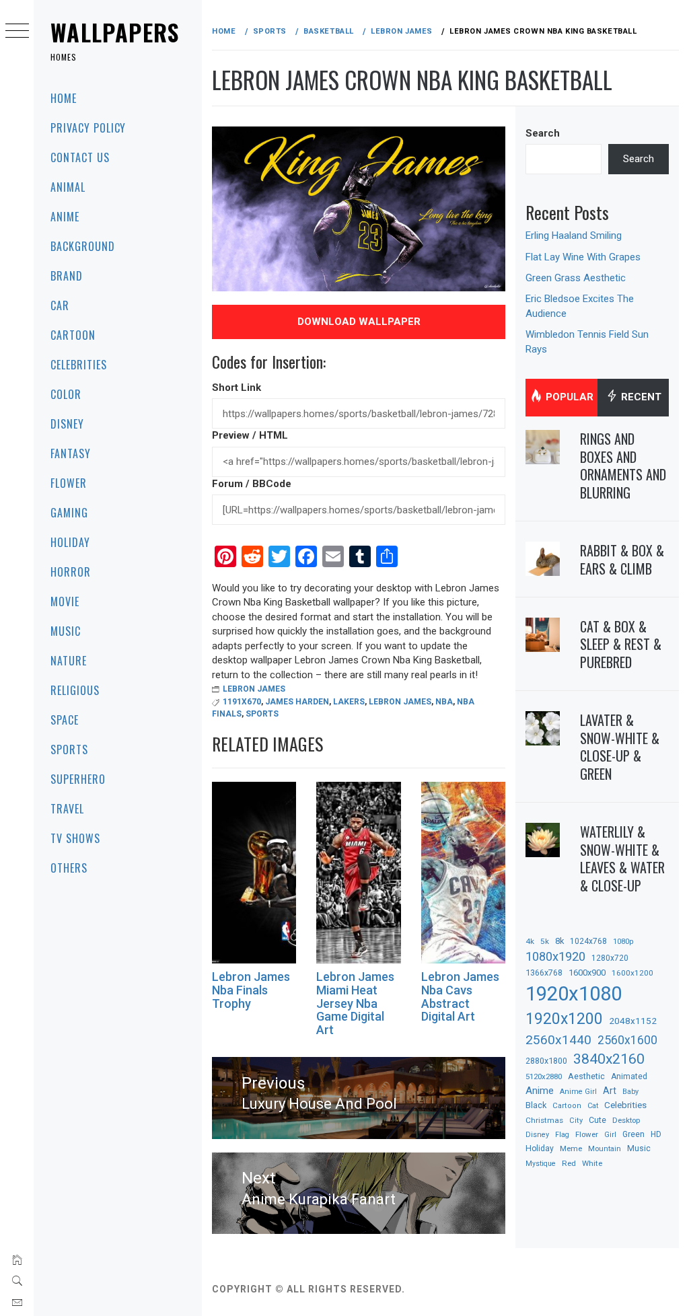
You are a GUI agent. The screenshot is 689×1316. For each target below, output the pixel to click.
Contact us (80, 157)
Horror (70, 572)
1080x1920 (555, 956)
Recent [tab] (639, 397)
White (592, 1163)
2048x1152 (633, 1020)
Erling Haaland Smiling (573, 235)
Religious (75, 690)
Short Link (236, 387)
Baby (630, 1091)
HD (656, 1134)
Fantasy (70, 453)
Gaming (69, 513)
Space (64, 720)
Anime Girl (578, 1091)
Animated (629, 1076)
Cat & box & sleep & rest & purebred (620, 644)
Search (542, 133)
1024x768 (588, 941)
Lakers (349, 701)
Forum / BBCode (251, 484)
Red (569, 1163)
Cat (592, 1105)
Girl (610, 1134)
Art (609, 1090)
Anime (64, 217)
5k (544, 941)
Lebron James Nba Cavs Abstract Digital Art (460, 996)
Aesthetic (586, 1076)
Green (633, 1134)
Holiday (70, 542)
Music (65, 631)
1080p (623, 941)
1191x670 (242, 701)
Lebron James (254, 689)
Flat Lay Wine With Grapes (583, 257)
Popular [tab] (568, 397)
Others (68, 868)
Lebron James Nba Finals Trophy (251, 990)
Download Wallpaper (359, 322)
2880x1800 (546, 1061)
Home (63, 98)
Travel (67, 809)
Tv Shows (75, 838)
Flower (68, 483)
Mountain (604, 1148)
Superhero (78, 779)
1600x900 (587, 972)
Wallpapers (115, 32)
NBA (444, 701)
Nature (68, 661)
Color (65, 394)
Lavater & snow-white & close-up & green (619, 747)
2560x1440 (558, 1040)
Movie (64, 601)
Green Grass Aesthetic (575, 278)
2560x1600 (627, 1040)
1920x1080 (573, 993)
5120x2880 (543, 1076)
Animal (67, 187)
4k (529, 941)
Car (59, 305)
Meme (571, 1148)
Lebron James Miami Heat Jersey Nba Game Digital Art (355, 1003)
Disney (67, 424)
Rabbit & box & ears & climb (622, 559)
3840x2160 (609, 1058)
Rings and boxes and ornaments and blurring (623, 466)
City (576, 1120)
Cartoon (73, 335)
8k (559, 941)
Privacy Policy (88, 128)
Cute (597, 1120)
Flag (562, 1134)
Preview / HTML (250, 435)
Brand (66, 276)
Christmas (544, 1120)
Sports (69, 749)
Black (535, 1105)
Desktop (626, 1120)
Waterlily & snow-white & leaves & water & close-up (622, 858)
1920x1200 (564, 1019)
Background (82, 246)
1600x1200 (632, 973)
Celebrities (78, 365)
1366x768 (544, 972)
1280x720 (609, 958)
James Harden (297, 701)
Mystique (540, 1163)
